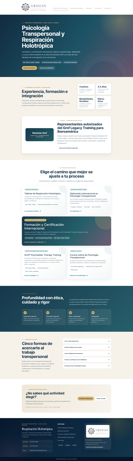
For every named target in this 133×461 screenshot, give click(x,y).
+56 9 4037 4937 (30, 446)
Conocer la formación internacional (95, 447)
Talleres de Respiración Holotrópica (66, 427)
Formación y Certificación (60, 8)
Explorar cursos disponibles (78, 275)
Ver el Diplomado (75, 211)
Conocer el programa (30, 275)
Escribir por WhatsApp (85, 398)
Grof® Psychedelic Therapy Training (66, 437)
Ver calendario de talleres (31, 211)
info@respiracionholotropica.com (35, 450)
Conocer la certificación (46, 68)
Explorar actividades (29, 68)
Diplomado (89, 8)
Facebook (60, 445)
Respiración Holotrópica (77, 8)
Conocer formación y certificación (34, 242)
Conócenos (108, 8)
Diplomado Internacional (63, 431)
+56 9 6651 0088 (30, 441)
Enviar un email (101, 398)
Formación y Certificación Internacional (67, 434)
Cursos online (61, 440)
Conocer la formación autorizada (68, 148)
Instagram (67, 445)
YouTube (74, 445)
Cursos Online (98, 8)
